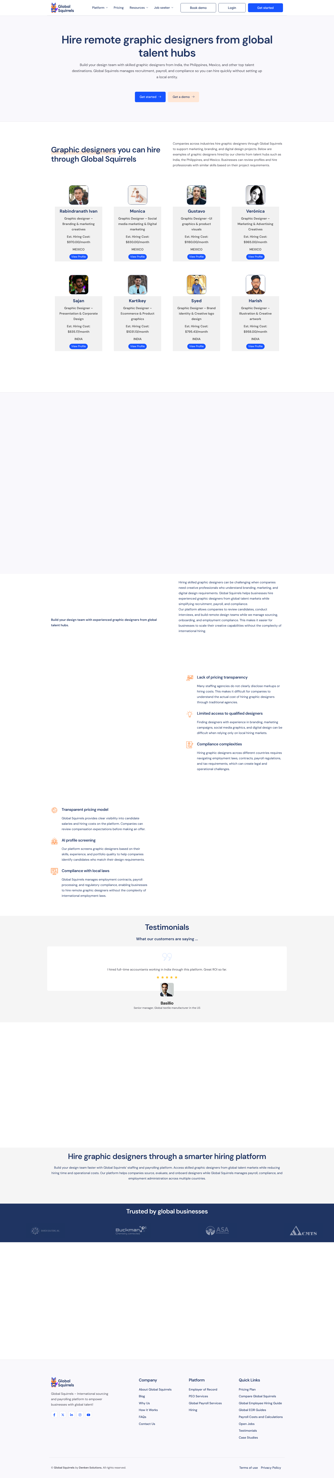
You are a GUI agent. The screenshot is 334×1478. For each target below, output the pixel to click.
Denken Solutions (90, 1468)
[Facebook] (54, 1414)
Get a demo (181, 97)
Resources (137, 8)
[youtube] (88, 1414)
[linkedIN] (71, 1414)
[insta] (80, 1414)
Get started (265, 8)
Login (232, 8)
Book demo (198, 8)
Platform (98, 8)
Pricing (119, 8)
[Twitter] (63, 1414)
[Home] (62, 7)
